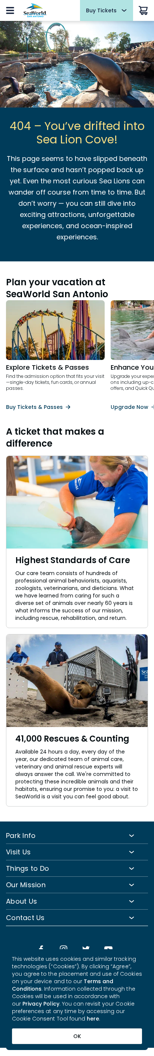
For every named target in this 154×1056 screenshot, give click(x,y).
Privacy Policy (40, 1003)
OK (77, 1036)
